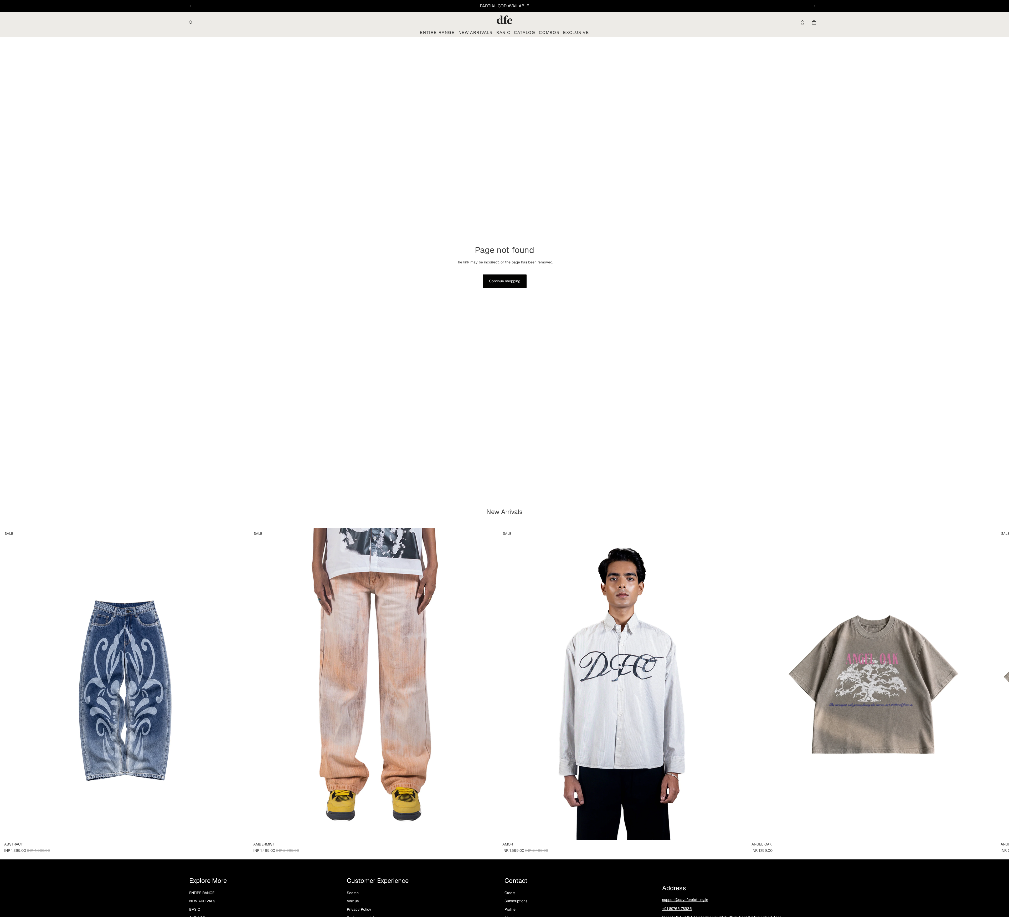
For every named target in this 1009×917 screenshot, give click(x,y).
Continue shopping (504, 281)
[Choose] (241, 831)
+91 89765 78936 (677, 908)
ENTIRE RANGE (201, 892)
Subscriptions (515, 901)
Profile (510, 909)
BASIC (194, 909)
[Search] (191, 22)
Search (353, 892)
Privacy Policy (359, 909)
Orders (509, 892)
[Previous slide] (191, 6)
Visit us (353, 901)
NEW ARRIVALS (202, 901)
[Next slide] (814, 6)
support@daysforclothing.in (685, 899)
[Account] (802, 22)
